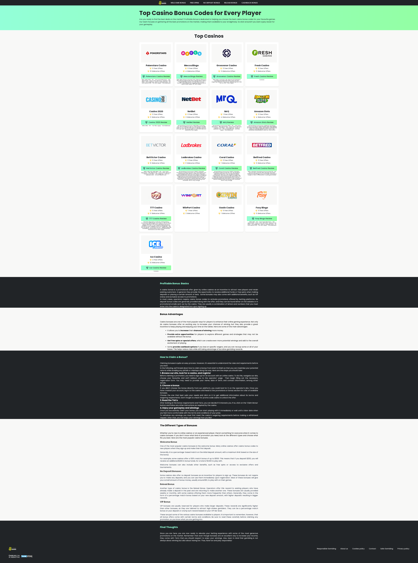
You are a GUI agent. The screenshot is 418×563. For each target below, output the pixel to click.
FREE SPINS (194, 3)
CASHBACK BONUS (250, 3)
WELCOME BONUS (178, 3)
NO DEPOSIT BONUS (211, 3)
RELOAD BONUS (230, 3)
